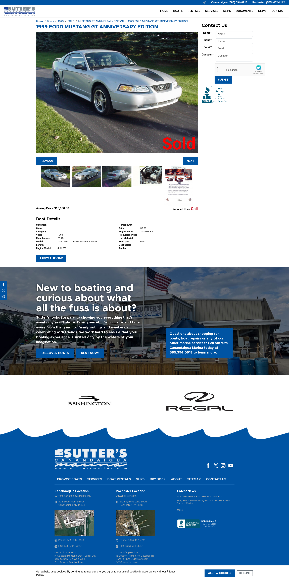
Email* (208, 47)
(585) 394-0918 (238, 2)
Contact (278, 11)
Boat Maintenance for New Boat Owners (199, 496)
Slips (227, 11)
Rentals (194, 11)
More (180, 510)
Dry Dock (158, 479)
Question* (208, 54)
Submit (223, 79)
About (176, 479)
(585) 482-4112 (275, 2)
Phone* (207, 40)
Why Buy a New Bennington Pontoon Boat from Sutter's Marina (203, 502)
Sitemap (194, 479)
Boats (178, 11)
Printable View (51, 258)
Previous (47, 161)
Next (190, 161)
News (262, 11)
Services (211, 11)
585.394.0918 (181, 352)
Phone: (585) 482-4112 (132, 540)
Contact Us (216, 479)
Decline (245, 573)
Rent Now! (90, 353)
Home (164, 11)
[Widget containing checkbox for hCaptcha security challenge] (240, 69)
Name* (207, 32)
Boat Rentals (119, 479)
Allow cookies (219, 573)
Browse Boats (69, 479)
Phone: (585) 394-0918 (71, 540)
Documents (244, 11)
